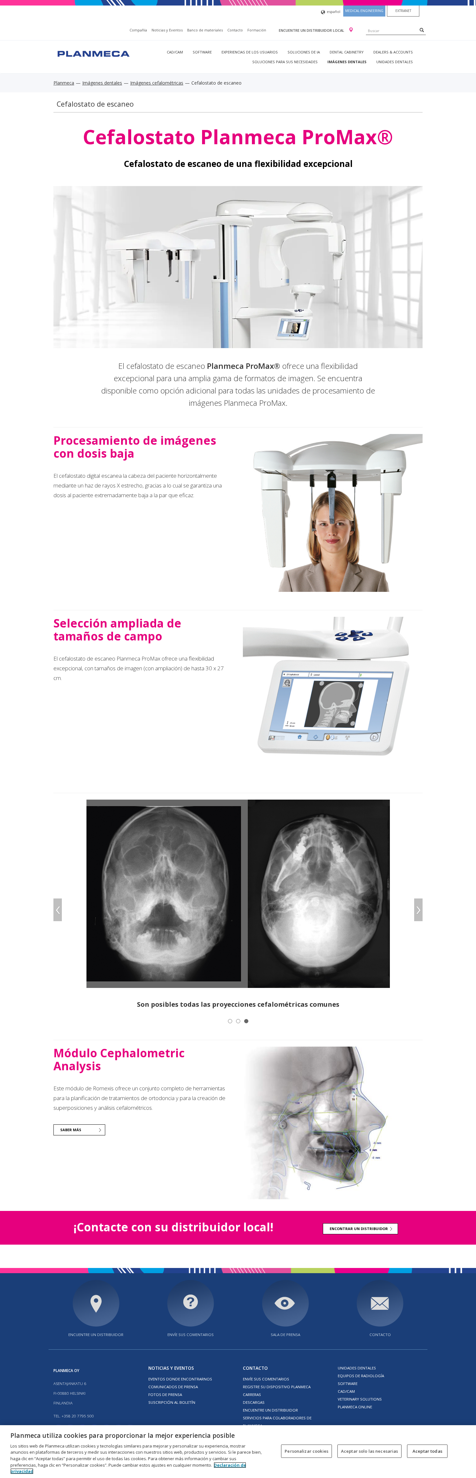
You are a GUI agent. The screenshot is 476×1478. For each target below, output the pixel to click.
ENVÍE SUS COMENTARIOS (190, 1334)
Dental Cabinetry (347, 52)
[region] (238, 1451)
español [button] (333, 11)
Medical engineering (364, 10)
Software (202, 52)
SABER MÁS (70, 1129)
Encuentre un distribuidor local (312, 30)
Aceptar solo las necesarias (369, 1451)
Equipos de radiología (361, 1375)
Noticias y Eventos (167, 30)
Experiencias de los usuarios (249, 52)
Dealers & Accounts (393, 52)
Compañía (138, 30)
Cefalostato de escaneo (95, 104)
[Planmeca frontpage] (92, 53)
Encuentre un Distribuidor (270, 1410)
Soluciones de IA (304, 52)
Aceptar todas (427, 1451)
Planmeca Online (355, 1406)
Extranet (403, 10)
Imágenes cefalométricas (156, 83)
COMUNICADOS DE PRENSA (173, 1386)
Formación (256, 30)
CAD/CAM (175, 52)
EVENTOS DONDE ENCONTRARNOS (180, 1379)
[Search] (422, 29)
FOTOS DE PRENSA (165, 1394)
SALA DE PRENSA (285, 1334)
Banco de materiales (205, 30)
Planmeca (63, 83)
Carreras (252, 1394)
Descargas (254, 1402)
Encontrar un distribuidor (359, 1228)
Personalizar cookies (306, 1451)
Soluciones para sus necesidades (285, 61)
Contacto (235, 30)
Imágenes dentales (347, 61)
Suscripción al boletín (171, 1402)
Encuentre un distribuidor (95, 1334)
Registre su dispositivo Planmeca (277, 1386)
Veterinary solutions (360, 1399)
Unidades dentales (394, 61)
